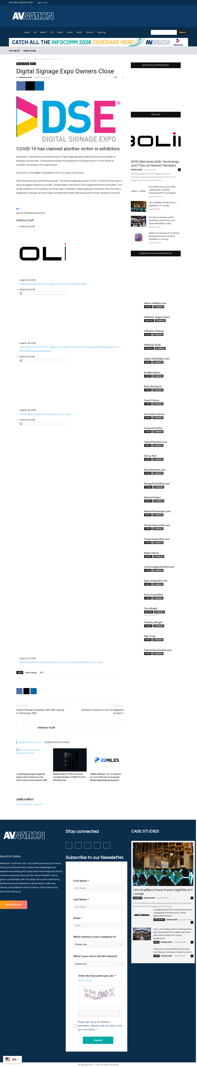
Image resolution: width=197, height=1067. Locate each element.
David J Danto (151, 400)
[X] (182, 2)
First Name (80, 880)
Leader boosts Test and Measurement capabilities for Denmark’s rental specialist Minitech (172, 913)
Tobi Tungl (149, 636)
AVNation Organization (157, 317)
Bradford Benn (152, 372)
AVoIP (156, 956)
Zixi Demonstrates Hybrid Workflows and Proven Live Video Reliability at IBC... (162, 220)
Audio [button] (89, 980)
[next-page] (23, 786)
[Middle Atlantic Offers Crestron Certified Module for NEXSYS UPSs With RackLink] (70, 759)
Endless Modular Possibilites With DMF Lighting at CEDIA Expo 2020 (40, 712)
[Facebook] (171, 2)
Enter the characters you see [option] (95, 975)
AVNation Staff (25, 77)
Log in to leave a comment (29, 804)
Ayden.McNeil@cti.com (156, 358)
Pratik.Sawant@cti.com (156, 539)
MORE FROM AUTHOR (57, 742)
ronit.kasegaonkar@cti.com (159, 566)
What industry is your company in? (94, 936)
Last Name (80, 899)
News (33, 64)
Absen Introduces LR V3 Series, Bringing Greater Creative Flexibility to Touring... (164, 236)
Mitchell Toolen (152, 497)
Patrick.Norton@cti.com (157, 525)
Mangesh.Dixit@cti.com (157, 483)
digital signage (31, 672)
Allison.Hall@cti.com (155, 303)
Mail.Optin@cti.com (155, 469)
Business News (22, 59)
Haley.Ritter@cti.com (155, 441)
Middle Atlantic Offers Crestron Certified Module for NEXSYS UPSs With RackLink (69, 777)
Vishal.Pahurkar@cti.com (158, 650)
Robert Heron (151, 552)
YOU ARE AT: (14, 50)
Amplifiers (137, 898)
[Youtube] (186, 2)
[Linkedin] (179, 2)
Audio (156, 942)
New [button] (80, 980)
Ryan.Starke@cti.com (155, 580)
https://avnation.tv (150, 615)
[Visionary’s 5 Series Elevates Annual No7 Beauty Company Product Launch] (142, 954)
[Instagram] (175, 2)
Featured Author (153, 428)
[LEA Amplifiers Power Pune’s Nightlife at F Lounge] (138, 206)
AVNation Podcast (154, 330)
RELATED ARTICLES (30, 742)
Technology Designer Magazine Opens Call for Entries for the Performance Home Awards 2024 (31, 777)
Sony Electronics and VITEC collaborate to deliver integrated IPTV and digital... (163, 190)
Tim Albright (150, 608)
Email (76, 918)
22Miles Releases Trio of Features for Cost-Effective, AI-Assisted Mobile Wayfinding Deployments (105, 777)
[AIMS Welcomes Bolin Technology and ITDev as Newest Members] (156, 139)
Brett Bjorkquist (153, 386)
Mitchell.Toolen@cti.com (157, 511)
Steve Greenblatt (153, 594)
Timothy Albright (153, 622)
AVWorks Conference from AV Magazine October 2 (102, 712)
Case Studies (159, 919)
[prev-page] (18, 786)
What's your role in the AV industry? (95, 956)
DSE (41, 672)
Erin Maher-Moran (154, 414)
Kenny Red (150, 455)
